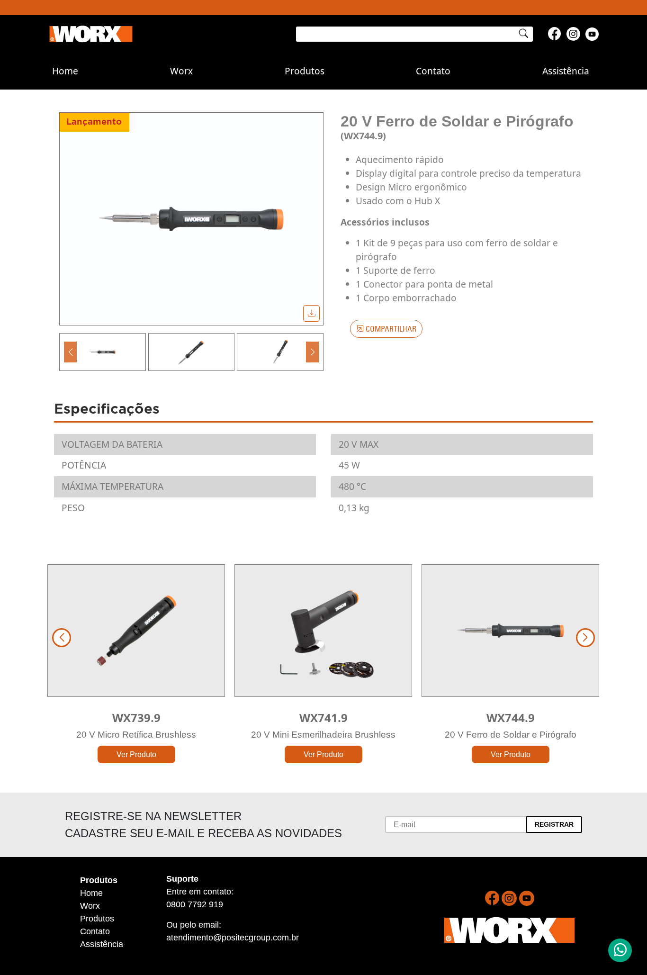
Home (65, 70)
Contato (433, 70)
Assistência (565, 70)
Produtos (304, 70)
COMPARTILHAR (390, 329)
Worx (181, 70)
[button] (70, 352)
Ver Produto (136, 754)
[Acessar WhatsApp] (620, 950)
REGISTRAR (554, 824)
